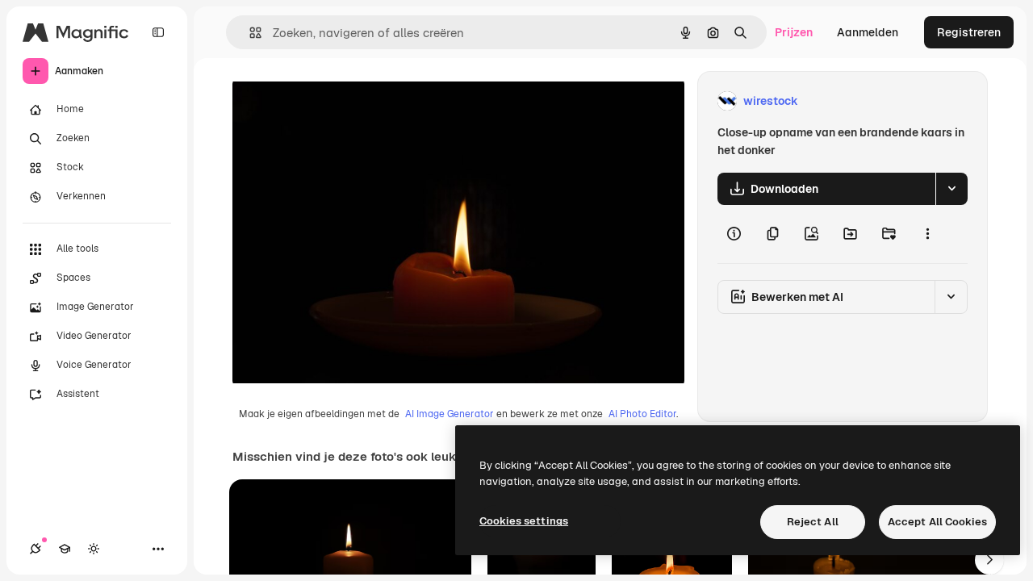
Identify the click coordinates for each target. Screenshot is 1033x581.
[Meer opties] (927, 234)
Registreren (969, 32)
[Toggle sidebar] (158, 32)
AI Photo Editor (642, 414)
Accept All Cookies (937, 522)
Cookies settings (523, 521)
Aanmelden (867, 32)
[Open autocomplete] (249, 33)
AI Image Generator (449, 414)
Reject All (813, 522)
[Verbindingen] (35, 549)
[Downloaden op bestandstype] (951, 189)
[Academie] (64, 549)
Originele (338, 101)
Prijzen (794, 32)
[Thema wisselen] (94, 549)
